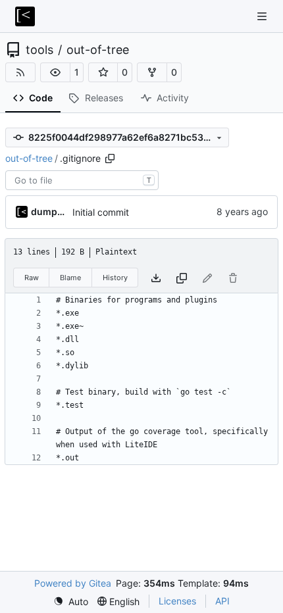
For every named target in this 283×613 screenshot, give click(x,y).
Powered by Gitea (72, 583)
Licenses (177, 600)
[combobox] (82, 180)
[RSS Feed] (20, 72)
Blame (70, 277)
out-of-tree (97, 50)
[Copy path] (110, 158)
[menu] (70, 601)
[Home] (25, 16)
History (115, 277)
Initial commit (100, 212)
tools (39, 50)
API (222, 600)
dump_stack (49, 211)
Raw (31, 277)
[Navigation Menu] (263, 16)
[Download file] (156, 278)
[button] (55, 72)
